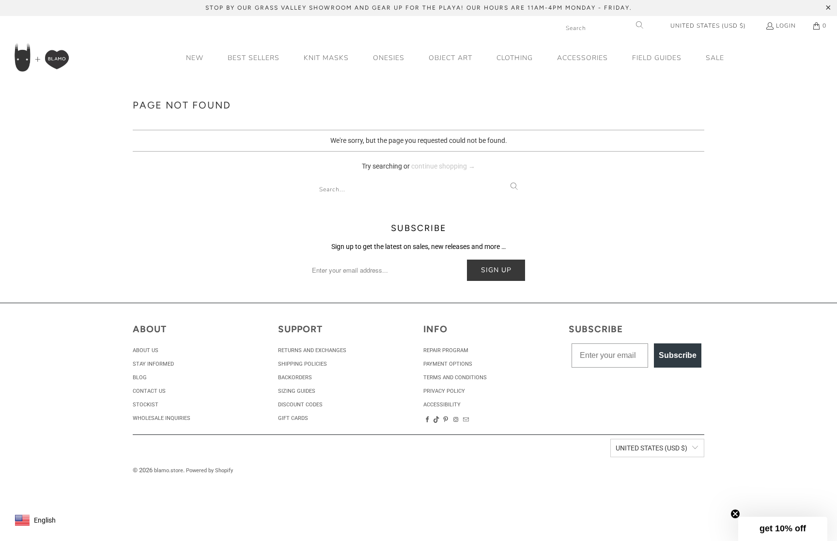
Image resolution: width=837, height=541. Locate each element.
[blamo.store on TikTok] (436, 420)
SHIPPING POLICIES (302, 364)
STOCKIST (145, 405)
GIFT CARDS (293, 418)
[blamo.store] (41, 58)
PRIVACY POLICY (444, 391)
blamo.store (168, 470)
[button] (450, 58)
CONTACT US (149, 391)
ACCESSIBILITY (442, 405)
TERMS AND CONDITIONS (455, 377)
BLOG (140, 377)
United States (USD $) (708, 26)
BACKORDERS (295, 377)
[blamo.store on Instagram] (456, 420)
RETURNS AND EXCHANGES (312, 350)
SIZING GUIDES (296, 391)
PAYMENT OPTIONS (447, 364)
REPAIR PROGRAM (445, 350)
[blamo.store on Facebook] (427, 420)
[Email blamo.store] (466, 420)
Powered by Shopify (209, 470)
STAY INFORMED (153, 364)
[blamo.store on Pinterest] (446, 420)
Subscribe (678, 355)
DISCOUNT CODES (300, 405)
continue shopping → (443, 166)
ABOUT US (145, 350)
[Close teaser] (735, 514)
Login (786, 26)
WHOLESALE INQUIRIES (161, 418)
